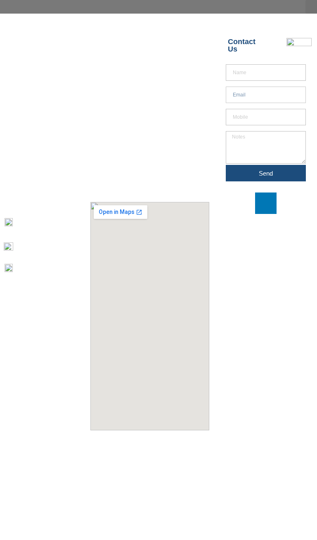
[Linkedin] (266, 203)
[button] (311, 7)
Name (232, 62)
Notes (232, 129)
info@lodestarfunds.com (50, 249)
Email (231, 84)
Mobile (232, 106)
